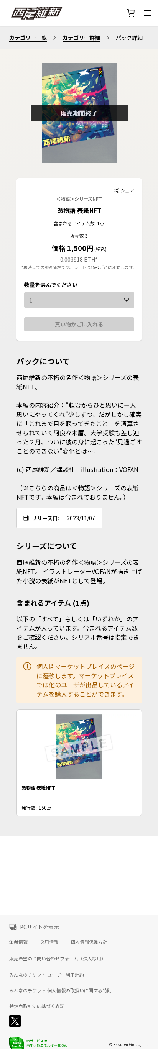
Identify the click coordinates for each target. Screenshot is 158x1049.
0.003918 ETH (77, 259)
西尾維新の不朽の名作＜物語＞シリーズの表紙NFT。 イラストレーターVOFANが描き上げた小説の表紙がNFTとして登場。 (79, 571)
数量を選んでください (50, 284)
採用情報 (49, 941)
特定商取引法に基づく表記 (36, 1006)
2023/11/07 (81, 518)
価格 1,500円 (72, 248)
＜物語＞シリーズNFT (79, 198)
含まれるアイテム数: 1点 (79, 223)
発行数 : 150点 (36, 807)
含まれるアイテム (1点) (52, 603)
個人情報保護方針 (89, 941)
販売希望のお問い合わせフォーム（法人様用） (57, 958)
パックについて (43, 361)
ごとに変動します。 (118, 267)
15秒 (95, 267)
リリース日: (45, 518)
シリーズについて (46, 546)
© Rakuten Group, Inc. (129, 1044)
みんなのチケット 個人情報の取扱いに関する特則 (60, 990)
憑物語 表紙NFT (79, 210)
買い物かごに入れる (79, 324)
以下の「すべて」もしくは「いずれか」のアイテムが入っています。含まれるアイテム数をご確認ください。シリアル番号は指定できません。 (77, 632)
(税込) (100, 249)
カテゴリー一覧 (28, 37)
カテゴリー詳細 (81, 37)
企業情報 (18, 941)
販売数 (77, 235)
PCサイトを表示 (39, 927)
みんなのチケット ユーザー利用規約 (46, 975)
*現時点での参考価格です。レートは (56, 267)
